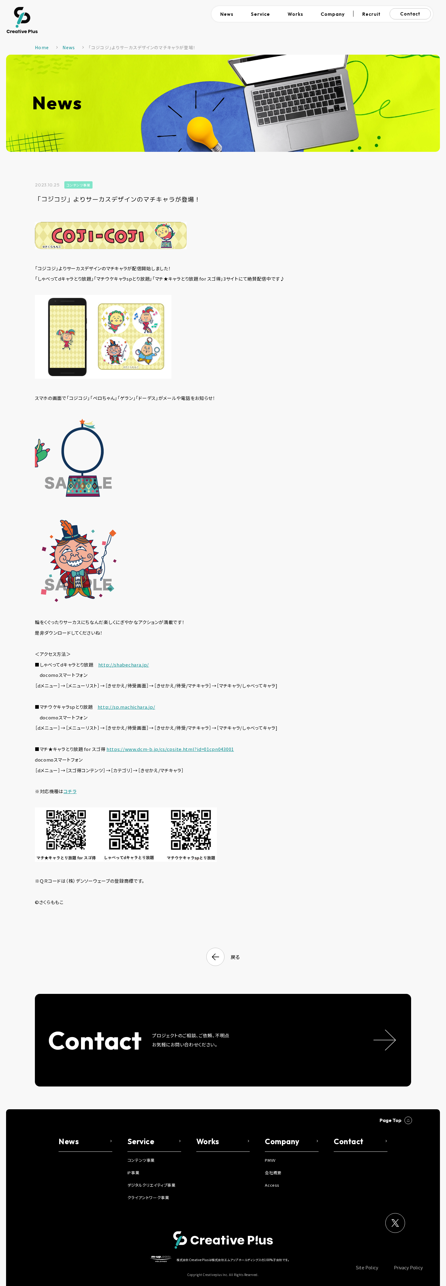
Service (260, 14)
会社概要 (273, 1172)
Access (272, 1185)
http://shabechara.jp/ (123, 664)
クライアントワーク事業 (148, 1197)
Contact (410, 14)
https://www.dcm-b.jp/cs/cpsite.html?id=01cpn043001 (170, 749)
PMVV (270, 1160)
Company (333, 14)
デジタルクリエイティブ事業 (151, 1185)
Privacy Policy (408, 1267)
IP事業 (133, 1172)
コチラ (69, 791)
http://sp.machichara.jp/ (126, 707)
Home (42, 47)
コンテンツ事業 (78, 184)
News (226, 14)
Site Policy (367, 1267)
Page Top (390, 1120)
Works (295, 14)
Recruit (371, 14)
